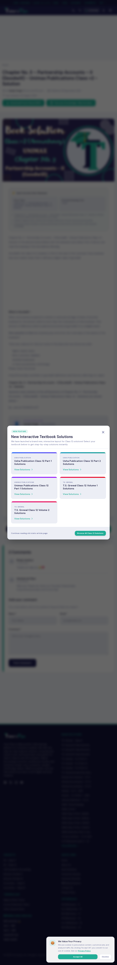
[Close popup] (103, 432)
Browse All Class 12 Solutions (90, 533)
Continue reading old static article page (29, 533)
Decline (105, 957)
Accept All (77, 957)
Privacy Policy (84, 951)
